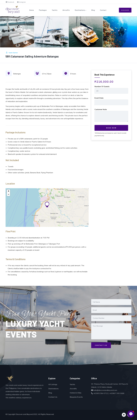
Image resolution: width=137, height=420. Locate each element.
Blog (93, 10)
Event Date (99, 98)
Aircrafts (66, 10)
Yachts (54, 10)
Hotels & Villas (75, 393)
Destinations (80, 10)
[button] (130, 413)
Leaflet (86, 226)
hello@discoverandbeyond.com (105, 390)
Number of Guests (102, 86)
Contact (103, 10)
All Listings (52, 384)
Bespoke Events (76, 397)
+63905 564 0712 (100, 393)
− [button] (8, 194)
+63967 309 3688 (116, 393)
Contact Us (52, 397)
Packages (43, 10)
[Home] (11, 9)
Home (31, 10)
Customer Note (101, 109)
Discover (125, 10)
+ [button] (8, 191)
